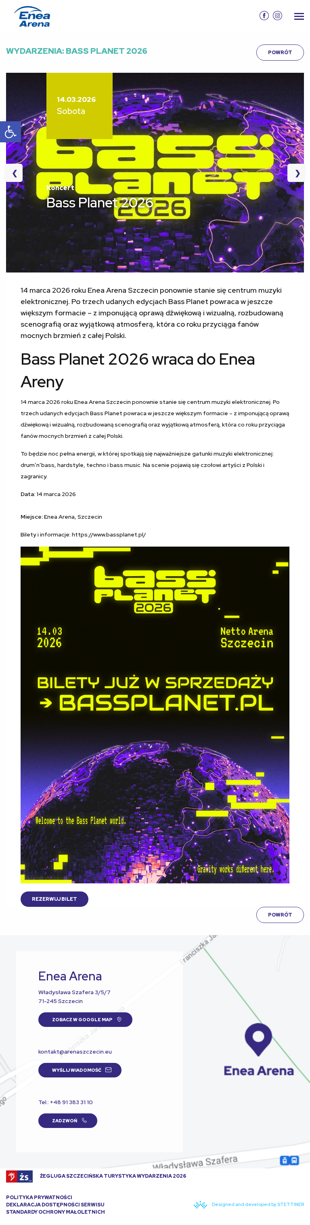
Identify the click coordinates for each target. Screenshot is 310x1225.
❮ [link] (17, 172)
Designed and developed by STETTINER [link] (257, 1204)
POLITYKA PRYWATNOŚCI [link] (39, 1197)
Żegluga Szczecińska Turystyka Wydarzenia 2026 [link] (112, 1176)
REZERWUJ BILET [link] (54, 899)
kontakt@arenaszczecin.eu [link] (75, 1051)
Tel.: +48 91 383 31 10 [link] (65, 1102)
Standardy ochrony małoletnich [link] (55, 1212)
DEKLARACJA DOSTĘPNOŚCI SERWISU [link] (55, 1205)
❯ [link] (294, 172)
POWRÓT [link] (280, 52)
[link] (10, 131)
